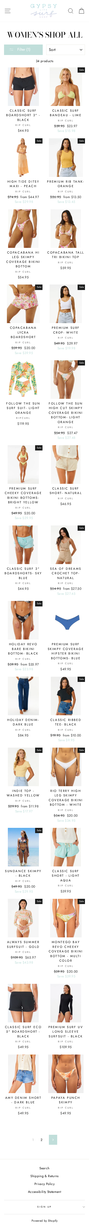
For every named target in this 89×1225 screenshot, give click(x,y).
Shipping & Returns (44, 1176)
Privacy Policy (44, 1183)
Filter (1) (23, 49)
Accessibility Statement (44, 1191)
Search (44, 1168)
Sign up (44, 1207)
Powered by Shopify (44, 1221)
